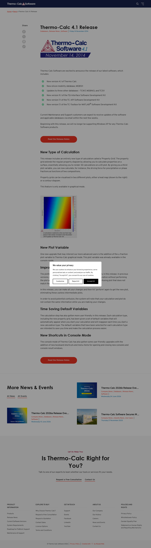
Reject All (75, 281)
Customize (60, 281)
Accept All (91, 281)
